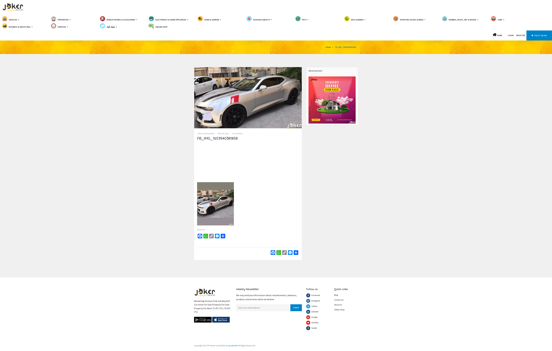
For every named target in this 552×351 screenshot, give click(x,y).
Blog (336, 295)
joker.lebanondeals (205, 133)
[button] (505, 35)
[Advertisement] (248, 162)
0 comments (237, 133)
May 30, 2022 (223, 133)
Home (499, 35)
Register (520, 35)
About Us (338, 304)
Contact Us (339, 300)
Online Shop (339, 309)
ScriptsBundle (232, 345)
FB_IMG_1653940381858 (345, 47)
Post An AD (540, 35)
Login (510, 35)
